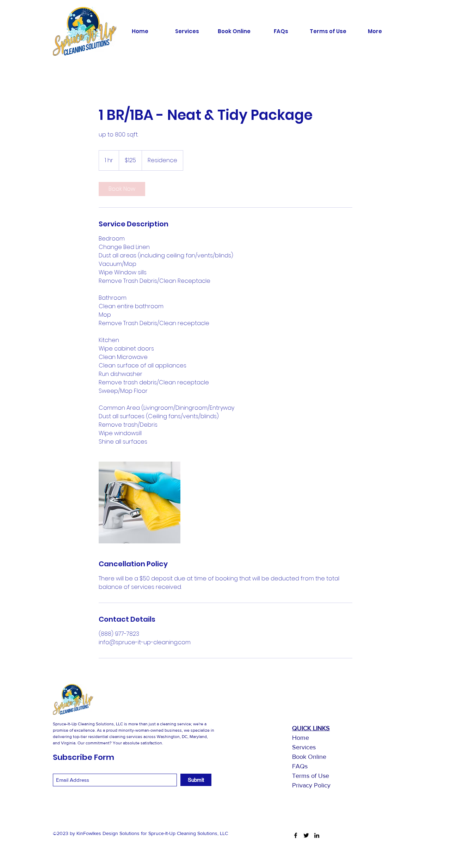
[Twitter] (306, 835)
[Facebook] (295, 835)
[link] (122, 189)
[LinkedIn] (316, 835)
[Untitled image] (139, 502)
